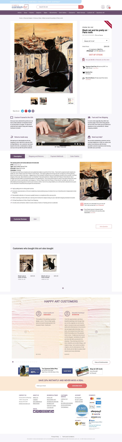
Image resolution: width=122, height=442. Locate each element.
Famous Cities (37, 18)
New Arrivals (81, 13)
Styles (45, 13)
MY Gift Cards (79, 399)
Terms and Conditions (68, 436)
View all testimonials (101, 362)
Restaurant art (51, 399)
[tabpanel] (26, 267)
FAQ (62, 401)
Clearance (72, 13)
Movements (53, 13)
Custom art (50, 407)
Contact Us (64, 399)
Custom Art (90, 13)
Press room (36, 403)
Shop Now (67, 371)
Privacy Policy (55, 436)
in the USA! (92, 212)
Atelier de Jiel (17, 164)
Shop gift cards (51, 405)
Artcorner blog (37, 401)
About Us (35, 397)
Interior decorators (52, 401)
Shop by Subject (28, 18)
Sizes (25, 13)
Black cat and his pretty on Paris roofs (53, 18)
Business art (50, 403)
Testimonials (64, 407)
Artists (20, 13)
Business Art (100, 13)
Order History (79, 401)
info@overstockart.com (24, 403)
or (100, 51)
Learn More (95, 68)
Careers (35, 399)
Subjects (38, 13)
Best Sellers (62, 13)
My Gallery (78, 397)
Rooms (31, 13)
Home (21, 18)
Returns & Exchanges (67, 403)
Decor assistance (66, 405)
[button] (96, 332)
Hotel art (49, 397)
